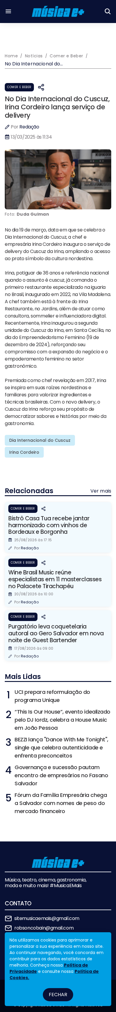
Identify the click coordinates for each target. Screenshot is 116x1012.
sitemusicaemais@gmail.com (46, 918)
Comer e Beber (19, 87)
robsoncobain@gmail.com (43, 928)
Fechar (58, 994)
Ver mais (100, 491)
